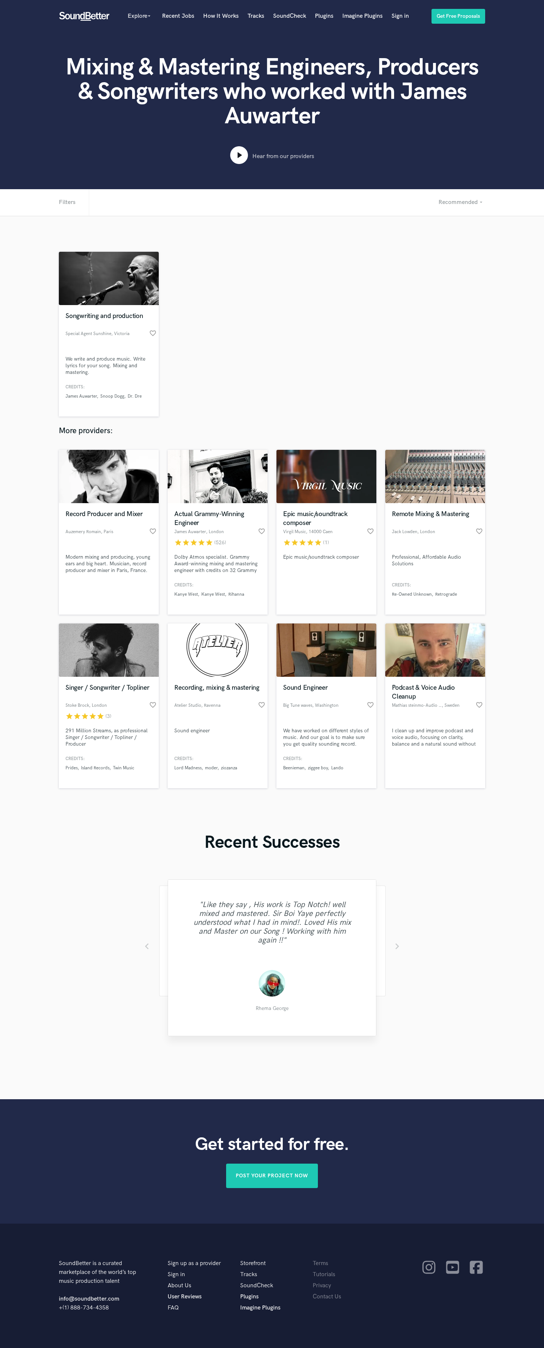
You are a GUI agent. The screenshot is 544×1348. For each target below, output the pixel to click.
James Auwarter (81, 396)
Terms (320, 1263)
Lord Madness (188, 768)
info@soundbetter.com (89, 1298)
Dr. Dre (135, 396)
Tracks (256, 16)
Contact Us (327, 1296)
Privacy (322, 1285)
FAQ (173, 1307)
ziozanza (229, 768)
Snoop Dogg (112, 396)
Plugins (324, 16)
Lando (337, 768)
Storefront (253, 1263)
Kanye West (186, 594)
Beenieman (294, 768)
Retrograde (446, 594)
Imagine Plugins (362, 16)
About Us (179, 1285)
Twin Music (123, 768)
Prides (72, 768)
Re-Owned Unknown (412, 594)
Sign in (400, 16)
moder (211, 768)
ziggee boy (318, 768)
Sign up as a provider (194, 1263)
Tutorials (324, 1274)
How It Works (221, 16)
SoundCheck (289, 16)
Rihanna (236, 594)
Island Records (95, 768)
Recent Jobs (178, 16)
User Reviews (185, 1296)
